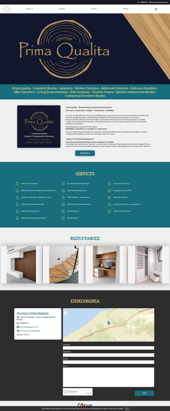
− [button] (65, 314)
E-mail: (65, 359)
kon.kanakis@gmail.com (28, 327)
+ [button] (65, 311)
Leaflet (77, 341)
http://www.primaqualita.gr (29, 331)
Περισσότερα (85, 153)
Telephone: (67, 352)
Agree (127, 408)
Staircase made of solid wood (64, 264)
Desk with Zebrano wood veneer (106, 264)
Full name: (66, 345)
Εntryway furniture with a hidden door (21, 264)
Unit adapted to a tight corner (149, 264)
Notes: (65, 366)
